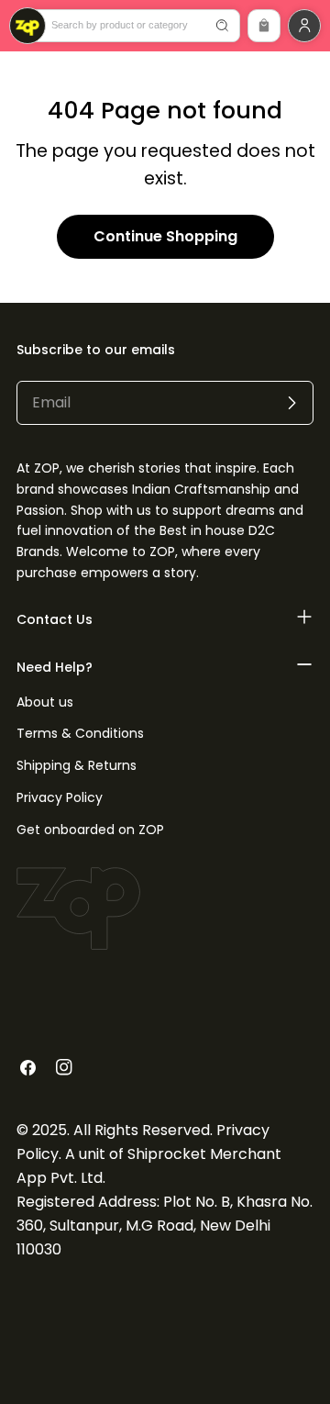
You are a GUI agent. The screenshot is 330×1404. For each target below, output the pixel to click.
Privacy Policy (59, 797)
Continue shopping (165, 236)
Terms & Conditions (80, 733)
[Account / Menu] (304, 25)
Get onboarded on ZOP (90, 829)
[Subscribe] (292, 403)
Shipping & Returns (76, 765)
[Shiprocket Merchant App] (27, 25)
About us (44, 702)
